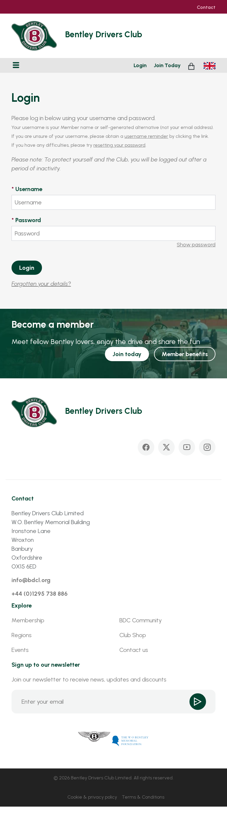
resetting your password (119, 145)
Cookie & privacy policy (92, 797)
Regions (22, 635)
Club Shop (132, 635)
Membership (28, 620)
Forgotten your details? (41, 283)
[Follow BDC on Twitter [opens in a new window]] (166, 447)
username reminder (146, 136)
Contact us (133, 649)
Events (20, 649)
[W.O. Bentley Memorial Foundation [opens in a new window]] (130, 740)
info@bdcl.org (31, 580)
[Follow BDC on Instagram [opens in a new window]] (207, 447)
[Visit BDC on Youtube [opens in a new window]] (187, 447)
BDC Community (140, 620)
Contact (206, 7)
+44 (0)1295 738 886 (40, 593)
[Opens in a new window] (94, 740)
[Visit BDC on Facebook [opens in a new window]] (146, 447)
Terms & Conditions (143, 797)
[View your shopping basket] (192, 66)
